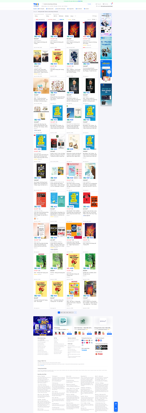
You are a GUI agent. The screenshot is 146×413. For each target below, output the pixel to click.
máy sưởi (96, 404)
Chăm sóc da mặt (40, 400)
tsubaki (52, 371)
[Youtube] (99, 340)
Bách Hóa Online (69, 403)
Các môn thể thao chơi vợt (101, 389)
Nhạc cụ (74, 400)
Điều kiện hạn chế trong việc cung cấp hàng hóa (74, 347)
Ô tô (86, 405)
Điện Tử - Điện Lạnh (99, 376)
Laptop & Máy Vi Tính (88, 382)
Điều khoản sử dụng (57, 348)
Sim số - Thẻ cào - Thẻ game (89, 401)
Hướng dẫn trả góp (41, 350)
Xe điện (90, 404)
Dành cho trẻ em (42, 390)
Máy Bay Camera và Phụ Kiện (101, 401)
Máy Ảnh (103, 401)
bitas (106, 370)
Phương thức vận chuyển (42, 346)
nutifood (79, 370)
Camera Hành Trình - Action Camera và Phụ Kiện (101, 397)
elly (66, 370)
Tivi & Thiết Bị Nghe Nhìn (86, 384)
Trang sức (68, 385)
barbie (52, 370)
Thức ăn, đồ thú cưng (42, 391)
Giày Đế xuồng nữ (58, 395)
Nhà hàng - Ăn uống (86, 399)
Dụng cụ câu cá (99, 387)
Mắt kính (75, 381)
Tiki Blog (55, 341)
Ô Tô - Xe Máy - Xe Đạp (85, 403)
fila (50, 371)
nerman (86, 370)
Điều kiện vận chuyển (57, 353)
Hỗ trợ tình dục (46, 406)
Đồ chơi (48, 377)
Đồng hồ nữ (72, 385)
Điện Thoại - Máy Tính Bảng (43, 394)
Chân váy (59, 379)
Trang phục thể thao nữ (99, 384)
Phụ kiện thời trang (70, 380)
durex (60, 370)
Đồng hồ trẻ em (77, 386)
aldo (74, 370)
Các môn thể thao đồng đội (101, 388)
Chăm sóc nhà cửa (44, 392)
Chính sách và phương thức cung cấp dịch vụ (74, 352)
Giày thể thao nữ (103, 390)
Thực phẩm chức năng (43, 401)
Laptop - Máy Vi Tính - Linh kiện (72, 388)
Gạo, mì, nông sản (43, 388)
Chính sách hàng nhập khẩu (42, 351)
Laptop (75, 392)
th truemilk (49, 370)
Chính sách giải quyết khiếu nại (59, 346)
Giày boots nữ (55, 394)
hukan (46, 371)
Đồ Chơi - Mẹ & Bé (41, 376)
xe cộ (48, 6)
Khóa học (89, 397)
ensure (58, 370)
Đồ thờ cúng (70, 400)
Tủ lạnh (98, 378)
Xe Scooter (89, 405)
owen (55, 370)
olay (97, 370)
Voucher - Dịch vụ (84, 396)
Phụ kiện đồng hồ (71, 386)
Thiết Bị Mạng (72, 391)
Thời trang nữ (54, 376)
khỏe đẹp (55, 6)
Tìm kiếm (89, 4)
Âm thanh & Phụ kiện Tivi (99, 377)
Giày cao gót (54, 392)
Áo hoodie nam (56, 386)
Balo (67, 377)
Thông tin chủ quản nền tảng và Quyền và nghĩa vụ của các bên (74, 357)
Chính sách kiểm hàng (41, 347)
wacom (89, 370)
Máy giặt (98, 379)
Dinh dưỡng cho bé (43, 380)
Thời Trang (89, 377)
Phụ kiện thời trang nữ (69, 381)
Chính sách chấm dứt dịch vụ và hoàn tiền (74, 355)
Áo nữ (53, 377)
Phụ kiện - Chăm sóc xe (85, 404)
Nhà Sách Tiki (83, 408)
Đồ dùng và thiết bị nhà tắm (73, 398)
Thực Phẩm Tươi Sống (42, 384)
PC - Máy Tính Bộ (71, 392)
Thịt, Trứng (43, 386)
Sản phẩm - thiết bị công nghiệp (87, 383)
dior (41, 370)
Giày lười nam (54, 398)
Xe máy (84, 405)
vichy (48, 371)
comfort (103, 370)
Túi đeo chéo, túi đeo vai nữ (56, 404)
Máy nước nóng (101, 380)
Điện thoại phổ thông (42, 396)
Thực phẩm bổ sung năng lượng (101, 391)
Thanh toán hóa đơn (84, 397)
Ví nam (53, 408)
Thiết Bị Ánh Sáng (101, 396)
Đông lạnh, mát (44, 387)
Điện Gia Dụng (40, 408)
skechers (71, 370)
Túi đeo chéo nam (58, 408)
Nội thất (71, 397)
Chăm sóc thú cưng (69, 404)
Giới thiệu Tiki (56, 339)
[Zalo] (101, 340)
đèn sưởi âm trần (100, 410)
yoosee (95, 370)
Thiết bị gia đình (46, 410)
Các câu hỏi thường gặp (41, 342)
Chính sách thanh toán (71, 349)
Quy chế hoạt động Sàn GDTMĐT (73, 339)
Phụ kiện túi (62, 405)
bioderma (63, 370)
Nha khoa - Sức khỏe (86, 400)
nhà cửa (59, 6)
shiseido (39, 371)
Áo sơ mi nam (58, 385)
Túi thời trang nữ (55, 403)
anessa (92, 370)
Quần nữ (59, 377)
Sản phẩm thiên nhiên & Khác (43, 404)
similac (100, 370)
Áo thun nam (54, 384)
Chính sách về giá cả (71, 345)
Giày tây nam (59, 398)
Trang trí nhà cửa (69, 395)
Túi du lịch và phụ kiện (72, 377)
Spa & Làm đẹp (87, 398)
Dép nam (57, 399)
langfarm (42, 371)
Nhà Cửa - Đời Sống (70, 394)
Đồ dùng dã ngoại (102, 385)
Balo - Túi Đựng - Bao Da (101, 398)
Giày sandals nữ (57, 393)
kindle (83, 370)
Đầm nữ (55, 377)
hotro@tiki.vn (46, 353)
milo (68, 370)
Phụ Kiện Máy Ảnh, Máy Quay (100, 395)
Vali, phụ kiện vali (76, 378)
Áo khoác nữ (60, 378)
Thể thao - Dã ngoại (85, 379)
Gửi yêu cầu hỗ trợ (41, 343)
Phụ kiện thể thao (101, 386)
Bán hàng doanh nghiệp (58, 352)
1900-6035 (42, 339)
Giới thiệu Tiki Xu (56, 349)
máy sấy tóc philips (102, 405)
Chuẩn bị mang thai (43, 382)
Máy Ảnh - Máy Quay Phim (100, 394)
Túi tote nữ (58, 405)
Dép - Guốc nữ (59, 392)
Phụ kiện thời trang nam (72, 382)
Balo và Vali (68, 376)
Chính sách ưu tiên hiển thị (72, 350)
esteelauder (45, 370)
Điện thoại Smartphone (41, 395)
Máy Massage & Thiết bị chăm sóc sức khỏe (44, 403)
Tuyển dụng (56, 342)
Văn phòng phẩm (89, 409)
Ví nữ (62, 404)
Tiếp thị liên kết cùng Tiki (58, 350)
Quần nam (58, 384)
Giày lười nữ (60, 394)
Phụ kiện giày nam (57, 400)
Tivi (97, 380)
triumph (76, 370)
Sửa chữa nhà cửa (71, 396)
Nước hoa (41, 406)
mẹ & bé (51, 6)
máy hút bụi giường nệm (101, 408)
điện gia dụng (44, 6)
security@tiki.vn (45, 354)
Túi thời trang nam (55, 407)
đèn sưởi (100, 404)
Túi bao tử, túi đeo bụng (61, 409)
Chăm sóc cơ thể (42, 402)
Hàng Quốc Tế (83, 376)
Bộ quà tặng (71, 408)
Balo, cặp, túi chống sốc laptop (73, 378)
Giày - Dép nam (55, 397)
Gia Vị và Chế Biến (71, 406)
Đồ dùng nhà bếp (40, 410)
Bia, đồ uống (41, 389)
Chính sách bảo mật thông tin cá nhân (60, 345)
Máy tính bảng (42, 397)
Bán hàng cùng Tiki (71, 341)
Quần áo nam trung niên (58, 388)
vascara (39, 370)
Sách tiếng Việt (83, 409)
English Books (86, 410)
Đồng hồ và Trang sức (70, 384)
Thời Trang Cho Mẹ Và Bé (42, 377)
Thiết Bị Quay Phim (101, 400)
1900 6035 (42, 365)
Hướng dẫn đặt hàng (41, 344)
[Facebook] (96, 340)
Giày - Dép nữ (55, 391)
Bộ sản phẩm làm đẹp (44, 406)
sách (63, 6)
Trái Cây (39, 386)
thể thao (65, 6)
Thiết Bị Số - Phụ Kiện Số (85, 387)
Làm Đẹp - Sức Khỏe (42, 399)
